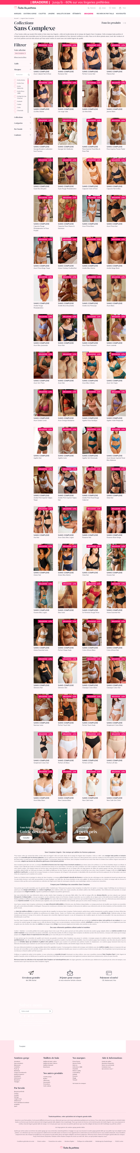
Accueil (16, 18)
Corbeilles (17, 1067)
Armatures (17, 1061)
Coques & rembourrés (20, 1072)
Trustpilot (22, 1046)
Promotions (46, 1084)
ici (41, 1025)
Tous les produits (111, 23)
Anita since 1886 (77, 1067)
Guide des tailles (106, 1061)
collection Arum (105, 913)
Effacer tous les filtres (20, 57)
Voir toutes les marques (79, 1083)
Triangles (16, 1081)
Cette (19, 107)
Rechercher (93, 8)
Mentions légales (69, 1141)
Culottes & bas (47, 1076)
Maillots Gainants (48, 1065)
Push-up (16, 1069)
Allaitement (17, 1100)
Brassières (17, 1080)
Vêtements (76, 14)
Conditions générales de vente (25, 1141)
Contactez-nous (106, 1067)
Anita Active (21, 80)
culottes (40, 924)
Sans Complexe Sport (109, 954)
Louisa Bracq (76, 1072)
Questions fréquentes (108, 1063)
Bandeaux (17, 1070)
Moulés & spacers (19, 1074)
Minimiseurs (17, 1078)
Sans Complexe (19, 53)
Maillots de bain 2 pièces (50, 1063)
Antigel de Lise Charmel (21, 97)
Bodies (45, 1078)
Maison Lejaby (77, 1070)
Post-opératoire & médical (21, 1102)
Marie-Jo (75, 1065)
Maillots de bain (63, 14)
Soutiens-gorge (29, 14)
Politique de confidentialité (84, 1141)
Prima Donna (76, 1061)
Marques (17, 14)
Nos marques (79, 1057)
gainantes (78, 959)
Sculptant (16, 1104)
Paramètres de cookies (55, 1141)
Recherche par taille (105, 14)
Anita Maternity (20, 87)
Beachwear (46, 1067)
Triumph (75, 1080)
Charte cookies (41, 1141)
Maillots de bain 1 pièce (50, 1061)
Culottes (42, 14)
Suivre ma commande (108, 1065)
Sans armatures (18, 1063)
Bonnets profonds (19, 1091)
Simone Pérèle (77, 1063)
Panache (75, 1076)
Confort (16, 1093)
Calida (19, 104)
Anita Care (20, 83)
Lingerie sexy (18, 1099)
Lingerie (51, 14)
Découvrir (82, 838)
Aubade (19, 101)
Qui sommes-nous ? (107, 1069)
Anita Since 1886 (20, 92)
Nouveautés (121, 14)
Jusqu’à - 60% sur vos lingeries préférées (70, 2)
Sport (15, 1106)
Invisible (16, 1095)
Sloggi (74, 1078)
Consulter (26, 838)
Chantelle (20, 110)
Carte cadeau (47, 1086)
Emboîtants (17, 1076)
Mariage (16, 1097)
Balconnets (17, 1065)
